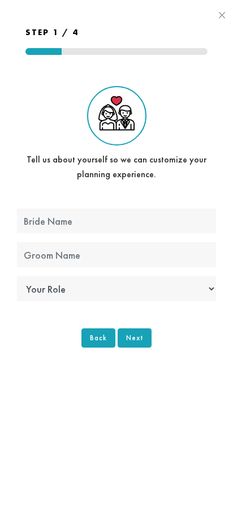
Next (134, 338)
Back (98, 338)
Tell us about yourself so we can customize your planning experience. (116, 166)
